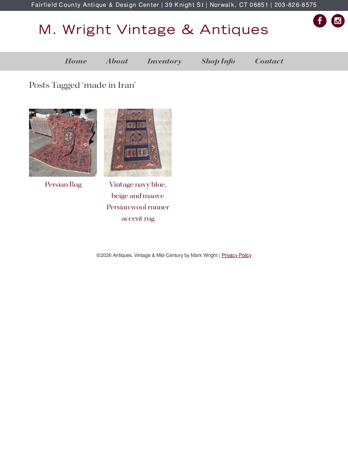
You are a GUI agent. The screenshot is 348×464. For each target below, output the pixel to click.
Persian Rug (63, 184)
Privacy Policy (236, 255)
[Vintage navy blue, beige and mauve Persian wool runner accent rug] (138, 175)
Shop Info (218, 61)
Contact (269, 61)
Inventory (164, 61)
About (117, 61)
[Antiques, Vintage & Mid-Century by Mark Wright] (153, 37)
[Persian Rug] (63, 175)
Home (76, 61)
